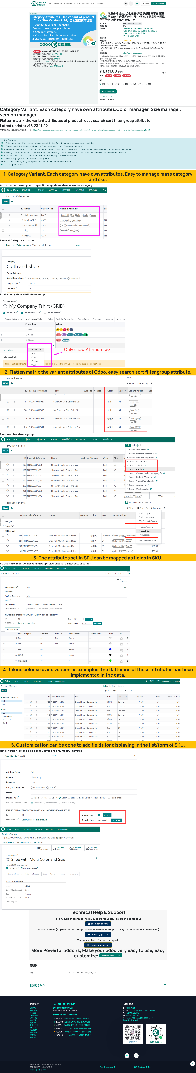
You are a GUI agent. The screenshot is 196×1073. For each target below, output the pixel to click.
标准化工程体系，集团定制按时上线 (77, 1022)
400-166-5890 (158, 4)
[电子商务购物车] (126, 3)
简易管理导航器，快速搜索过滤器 (135, 33)
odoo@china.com (99, 924)
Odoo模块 (111, 99)
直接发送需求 (130, 1008)
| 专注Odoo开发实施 (44, 1067)
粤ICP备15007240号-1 (108, 1067)
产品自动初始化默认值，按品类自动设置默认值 (140, 31)
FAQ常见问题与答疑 (56, 66)
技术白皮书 (34, 1025)
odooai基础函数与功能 (131, 36)
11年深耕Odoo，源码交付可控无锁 (76, 1019)
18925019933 (149, 1010)
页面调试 (33, 1037)
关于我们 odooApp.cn (64, 1003)
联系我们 (33, 1032)
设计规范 (33, 1023)
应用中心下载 (57, 54)
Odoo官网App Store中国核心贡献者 (77, 1032)
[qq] (137, 3)
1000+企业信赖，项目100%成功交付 (77, 1035)
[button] (131, 3)
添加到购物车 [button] (109, 91)
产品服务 (33, 1013)
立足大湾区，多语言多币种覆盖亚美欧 (78, 1028)
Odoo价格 (34, 1015)
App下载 (33, 1020)
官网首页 (33, 1008)
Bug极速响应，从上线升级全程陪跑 (77, 1025)
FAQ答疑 (33, 1035)
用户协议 (33, 1028)
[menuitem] (50, 3)
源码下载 (33, 1018)
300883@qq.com (99, 934)
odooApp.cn (47, 61)
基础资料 (102, 99)
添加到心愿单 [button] (107, 96)
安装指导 (58, 56)
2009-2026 (43, 1064)
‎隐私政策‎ (33, 1030)
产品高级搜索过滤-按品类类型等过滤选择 (138, 28)
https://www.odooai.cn (98, 945)
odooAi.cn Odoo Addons (111, 955)
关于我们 (33, 1010)
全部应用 (33, 13)
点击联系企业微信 (132, 1013)
